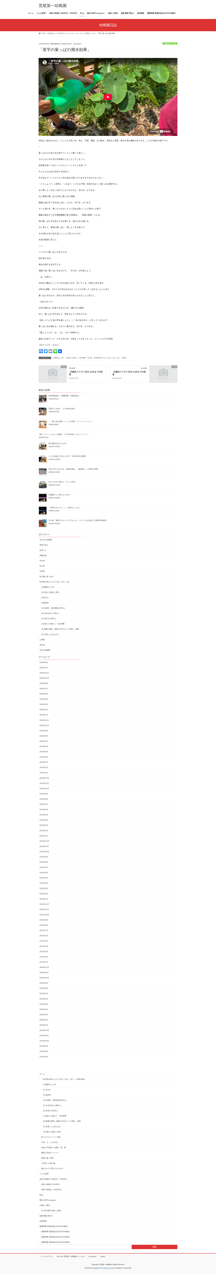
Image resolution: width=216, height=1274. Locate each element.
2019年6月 (44, 1057)
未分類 (42, 645)
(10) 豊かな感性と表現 (50, 592)
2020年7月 (44, 993)
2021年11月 (44, 909)
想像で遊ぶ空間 (47, 1158)
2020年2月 (44, 1020)
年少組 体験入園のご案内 (51, 1211)
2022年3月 (44, 888)
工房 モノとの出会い (50, 1142)
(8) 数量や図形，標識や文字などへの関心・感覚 (60, 629)
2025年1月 (44, 715)
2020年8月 (44, 988)
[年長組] (53, 374)
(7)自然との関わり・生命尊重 (75, 358)
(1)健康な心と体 (170, 43)
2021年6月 (44, 936)
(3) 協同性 (47, 1095)
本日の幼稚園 (45, 650)
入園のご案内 (45, 1205)
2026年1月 (44, 668)
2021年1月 (44, 962)
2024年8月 (44, 736)
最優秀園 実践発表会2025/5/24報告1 (54, 1226)
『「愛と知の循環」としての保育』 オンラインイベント (71, 421)
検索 (154, 1247)
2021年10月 (44, 915)
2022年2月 (44, 894)
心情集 (123, 358)
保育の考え (44, 545)
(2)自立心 (45, 598)
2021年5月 (44, 941)
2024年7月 (44, 741)
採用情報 (43, 1221)
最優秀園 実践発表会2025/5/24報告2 (55, 1232)
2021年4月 (44, 946)
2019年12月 (44, 1030)
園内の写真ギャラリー (50, 1153)
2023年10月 (44, 789)
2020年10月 (44, 978)
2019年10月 (44, 1041)
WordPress (97, 1268)
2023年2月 (44, 831)
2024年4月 (44, 757)
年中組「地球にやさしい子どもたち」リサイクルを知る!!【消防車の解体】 (78, 520)
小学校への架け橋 (48, 1163)
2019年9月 (44, 1046)
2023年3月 (44, 825)
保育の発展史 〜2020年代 (51, 1190)
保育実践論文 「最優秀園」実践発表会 (64, 396)
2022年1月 (44, 899)
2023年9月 (44, 794)
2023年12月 (44, 778)
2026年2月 (44, 662)
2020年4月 (44, 1009)
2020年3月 (44, 1015)
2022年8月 (44, 862)
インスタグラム (46, 1256)
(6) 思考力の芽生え (48, 619)
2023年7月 (44, 804)
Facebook (92, 1256)
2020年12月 (44, 967)
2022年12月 (44, 841)
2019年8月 (44, 1051)
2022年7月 (44, 867)
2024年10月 (44, 725)
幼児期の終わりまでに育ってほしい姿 (106, 358)
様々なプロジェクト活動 (50, 1137)
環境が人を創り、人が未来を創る (62, 409)
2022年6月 (44, 873)
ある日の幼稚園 (46, 540)
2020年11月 (44, 972)
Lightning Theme (108, 1268)
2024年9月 (44, 731)
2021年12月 (44, 904)
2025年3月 (44, 704)
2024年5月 (44, 752)
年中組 (42, 561)
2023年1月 (44, 836)
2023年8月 (44, 799)
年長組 (42, 571)
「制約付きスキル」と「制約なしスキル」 (65, 508)
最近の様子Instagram (48, 1200)
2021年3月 (44, 952)
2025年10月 (44, 678)
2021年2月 (44, 957)
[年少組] (163, 374)
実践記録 (43, 555)
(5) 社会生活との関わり (50, 613)
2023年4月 (44, 820)
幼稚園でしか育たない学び (59, 495)
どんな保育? (44, 1174)
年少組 (89, 358)
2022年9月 (44, 857)
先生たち (43, 550)
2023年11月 (44, 783)
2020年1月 (44, 1025)
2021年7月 (44, 930)
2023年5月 (44, 815)
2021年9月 (44, 920)
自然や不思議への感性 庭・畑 (53, 1147)
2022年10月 (44, 852)
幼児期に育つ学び (47, 577)
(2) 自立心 (47, 1090)
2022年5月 (44, 878)
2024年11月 (44, 720)
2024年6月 (44, 746)
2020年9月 (44, 983)
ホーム (42, 1074)
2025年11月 (44, 673)
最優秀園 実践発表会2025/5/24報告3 (55, 1237)
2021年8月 (44, 925)
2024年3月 (44, 762)
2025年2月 (44, 710)
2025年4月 (44, 699)
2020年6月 (44, 999)
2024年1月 (44, 773)
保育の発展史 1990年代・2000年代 (53, 1179)
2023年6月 (44, 809)
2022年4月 (44, 883)
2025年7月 (44, 689)
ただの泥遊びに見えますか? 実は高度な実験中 (67, 456)
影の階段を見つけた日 (57, 443)
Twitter (102, 1256)
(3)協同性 (45, 603)
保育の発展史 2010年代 (50, 1184)
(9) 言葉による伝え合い (50, 634)
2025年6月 (44, 694)
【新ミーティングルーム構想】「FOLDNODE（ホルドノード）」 (64, 434)
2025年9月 (44, 683)
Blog (41, 1195)
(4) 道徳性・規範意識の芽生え (53, 608)
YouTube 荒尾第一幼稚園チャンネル (70, 1256)
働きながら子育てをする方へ (52, 1168)
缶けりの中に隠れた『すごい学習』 (63, 482)
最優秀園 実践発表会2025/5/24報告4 (55, 1242)
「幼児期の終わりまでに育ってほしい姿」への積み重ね (63, 1079)
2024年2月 (44, 767)
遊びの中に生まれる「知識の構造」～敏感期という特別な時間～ (74, 469)
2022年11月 (44, 846)
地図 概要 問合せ (46, 1216)
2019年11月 (44, 1036)
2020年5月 (44, 1004)
